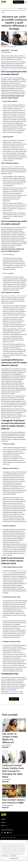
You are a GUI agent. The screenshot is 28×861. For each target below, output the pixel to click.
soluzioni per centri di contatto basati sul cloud (13, 69)
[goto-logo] (14, 814)
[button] (4, 819)
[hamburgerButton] (26, 2)
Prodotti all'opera (12, 8)
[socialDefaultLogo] (2, 833)
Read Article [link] (5, 747)
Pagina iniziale (4, 8)
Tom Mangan (14, 50)
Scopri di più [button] (14, 699)
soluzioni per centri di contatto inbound (13, 166)
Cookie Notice (14, 855)
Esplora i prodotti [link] (18, 2)
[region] (14, 850)
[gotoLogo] (3, 2)
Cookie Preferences (14, 858)
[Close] (26, 841)
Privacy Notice (4, 855)
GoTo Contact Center (14, 691)
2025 (15, 46)
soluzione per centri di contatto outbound (15, 296)
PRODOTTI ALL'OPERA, (8, 46)
